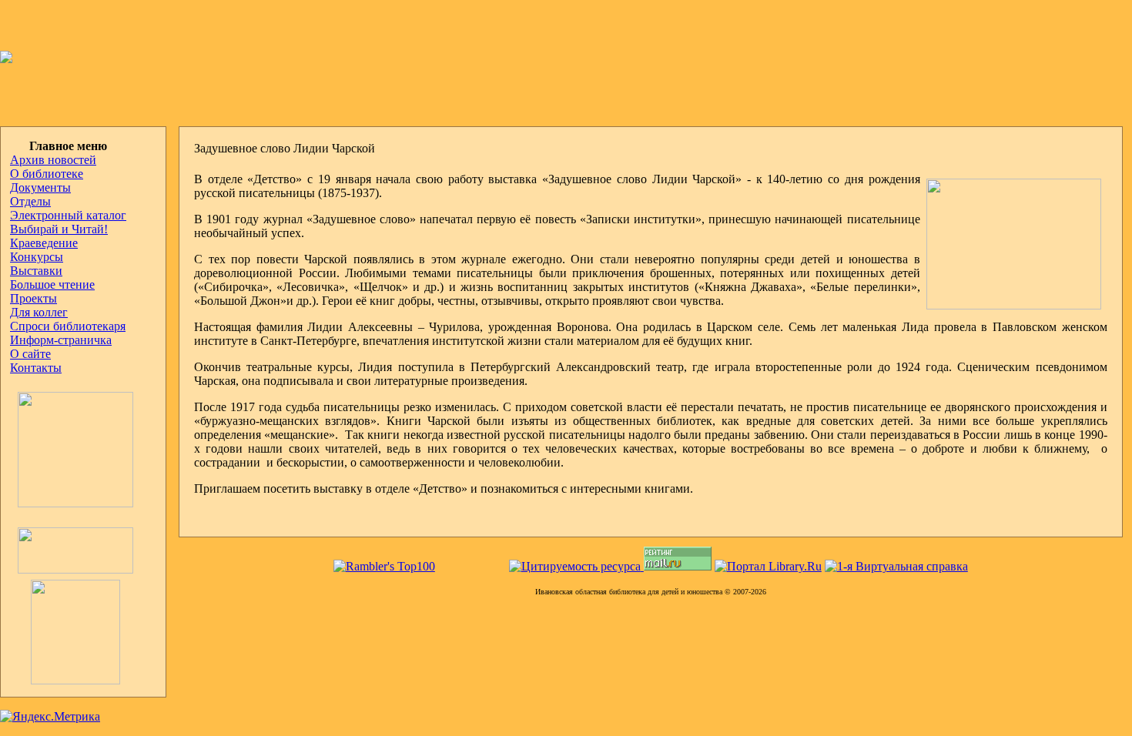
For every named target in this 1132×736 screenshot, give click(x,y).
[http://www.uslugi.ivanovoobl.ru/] (65, 680)
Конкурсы (36, 256)
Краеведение (44, 242)
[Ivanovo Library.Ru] (71, 503)
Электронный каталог (68, 215)
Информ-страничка (61, 339)
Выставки (36, 270)
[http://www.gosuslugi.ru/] (71, 569)
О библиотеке (46, 173)
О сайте (30, 353)
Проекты (33, 298)
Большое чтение (52, 284)
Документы (40, 187)
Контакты (36, 367)
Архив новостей (53, 159)
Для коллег (39, 312)
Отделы (30, 201)
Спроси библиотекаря (68, 326)
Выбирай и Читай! (59, 229)
